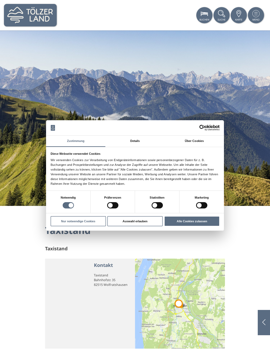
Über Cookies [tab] (194, 141)
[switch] (112, 205)
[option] (135, 118)
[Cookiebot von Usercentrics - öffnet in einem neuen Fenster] (202, 128)
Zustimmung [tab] (76, 141)
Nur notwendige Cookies (78, 221)
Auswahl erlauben (135, 221)
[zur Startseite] (30, 15)
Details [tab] (135, 141)
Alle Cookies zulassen (192, 221)
